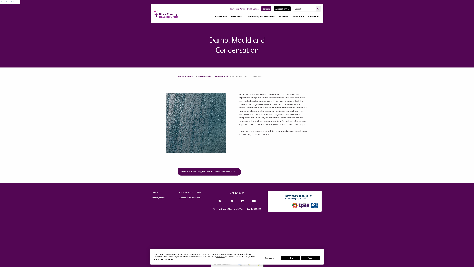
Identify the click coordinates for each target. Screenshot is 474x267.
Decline (290, 258)
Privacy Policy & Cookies (190, 192)
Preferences (269, 258)
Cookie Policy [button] (220, 257)
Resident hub (221, 16)
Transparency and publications (261, 16)
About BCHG (298, 16)
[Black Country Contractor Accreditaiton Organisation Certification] (314, 205)
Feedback (283, 16)
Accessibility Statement (190, 198)
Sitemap (156, 192)
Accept (310, 258)
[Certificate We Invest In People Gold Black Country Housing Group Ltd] (301, 197)
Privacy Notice (159, 198)
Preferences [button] (169, 259)
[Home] (166, 13)
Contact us (313, 16)
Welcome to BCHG (186, 76)
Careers (266, 9)
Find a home (236, 16)
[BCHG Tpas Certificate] (300, 205)
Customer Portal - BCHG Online (244, 9)
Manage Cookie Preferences (10, 2)
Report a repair (221, 76)
